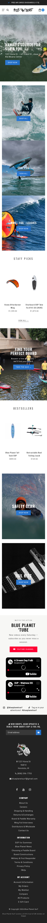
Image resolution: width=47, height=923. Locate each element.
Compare (23, 894)
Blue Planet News (23, 846)
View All (23, 174)
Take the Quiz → (23, 367)
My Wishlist (23, 890)
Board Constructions (23, 854)
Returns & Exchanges (24, 815)
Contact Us (23, 830)
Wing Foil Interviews (23, 823)
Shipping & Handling (23, 811)
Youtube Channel (25, 649)
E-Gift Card (23, 902)
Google (23, 916)
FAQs (23, 870)
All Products (23, 898)
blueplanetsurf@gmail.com (25, 779)
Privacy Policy (23, 866)
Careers (23, 807)
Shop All (23, 118)
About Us (23, 803)
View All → (23, 320)
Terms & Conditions (23, 862)
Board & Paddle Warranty (23, 819)
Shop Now (12, 62)
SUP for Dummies (23, 843)
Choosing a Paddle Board (23, 850)
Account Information (23, 882)
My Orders (23, 886)
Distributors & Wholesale (23, 827)
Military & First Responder (23, 858)
